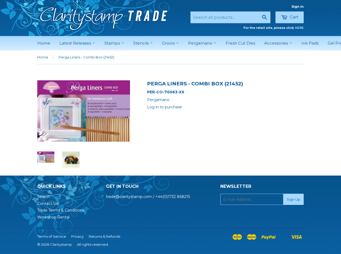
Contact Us (47, 203)
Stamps (112, 43)
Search (43, 196)
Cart (293, 16)
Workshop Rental (53, 217)
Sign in (297, 7)
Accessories (276, 43)
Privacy (77, 236)
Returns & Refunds (104, 236)
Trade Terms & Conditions (60, 210)
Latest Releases (75, 43)
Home (43, 43)
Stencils (141, 43)
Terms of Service (51, 236)
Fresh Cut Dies (240, 43)
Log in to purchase (164, 107)
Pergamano (200, 43)
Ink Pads (310, 43)
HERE (299, 28)
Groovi (169, 43)
